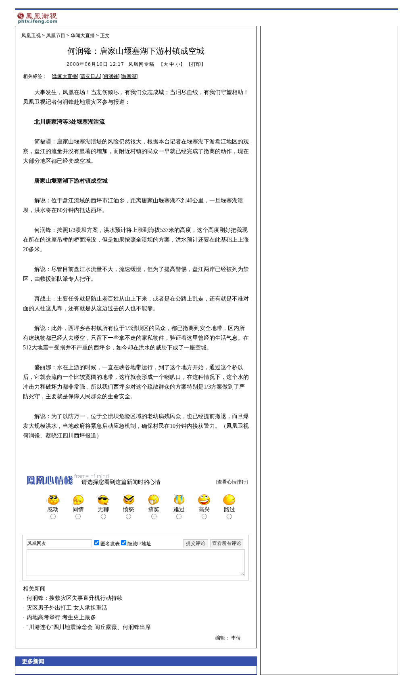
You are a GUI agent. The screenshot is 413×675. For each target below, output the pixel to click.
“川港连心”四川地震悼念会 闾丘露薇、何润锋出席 (88, 627)
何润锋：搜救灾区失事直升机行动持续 (74, 598)
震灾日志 (90, 76)
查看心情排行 (231, 482)
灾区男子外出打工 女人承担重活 (66, 607)
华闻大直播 (83, 35)
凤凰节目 (55, 35)
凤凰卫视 (31, 35)
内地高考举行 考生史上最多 (60, 617)
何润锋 (111, 76)
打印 (196, 64)
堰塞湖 (129, 76)
